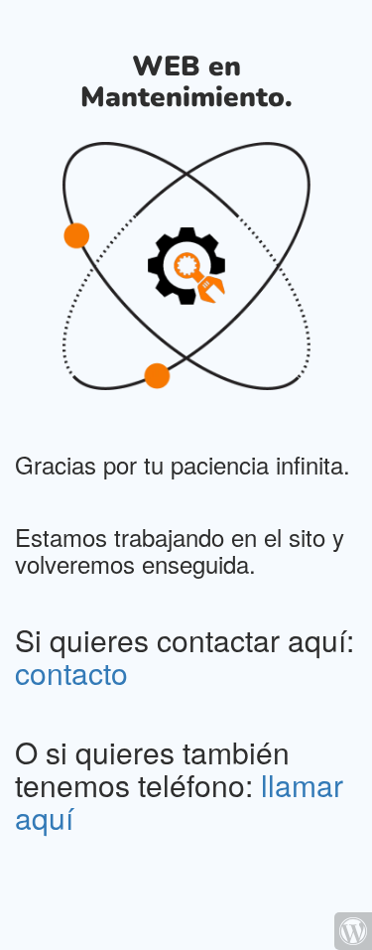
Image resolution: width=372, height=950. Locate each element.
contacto (71, 672)
